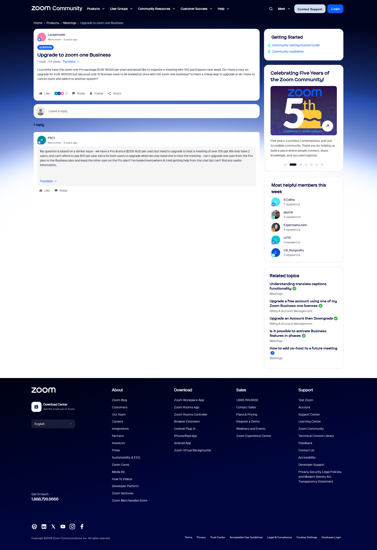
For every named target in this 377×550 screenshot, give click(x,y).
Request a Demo (248, 421)
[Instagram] (72, 526)
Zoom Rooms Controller (190, 414)
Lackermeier (56, 35)
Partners (118, 436)
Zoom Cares (120, 465)
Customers (119, 407)
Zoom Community (311, 429)
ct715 (287, 238)
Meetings (69, 23)
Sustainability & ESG (126, 457)
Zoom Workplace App (189, 400)
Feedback (305, 443)
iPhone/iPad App (185, 436)
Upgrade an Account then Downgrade (301, 318)
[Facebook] (82, 526)
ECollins (289, 200)
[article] (146, 165)
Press (116, 450)
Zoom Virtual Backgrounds (192, 450)
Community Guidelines (288, 51)
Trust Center (217, 537)
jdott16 (288, 212)
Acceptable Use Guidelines (246, 537)
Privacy (201, 537)
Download (183, 390)
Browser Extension (187, 421)
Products (52, 23)
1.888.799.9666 (44, 499)
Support (305, 390)
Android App (182, 443)
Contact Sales (246, 407)
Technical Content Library (316, 436)
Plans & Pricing (246, 414)
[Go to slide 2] (291, 165)
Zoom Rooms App (186, 407)
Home (38, 23)
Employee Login (331, 537)
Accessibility (307, 457)
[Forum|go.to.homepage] (56, 8)
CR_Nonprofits (294, 250)
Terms (188, 537)
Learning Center (309, 421)
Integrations (120, 429)
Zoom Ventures (122, 493)
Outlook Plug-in (184, 429)
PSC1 (51, 138)
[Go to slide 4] (306, 165)
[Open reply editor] (147, 111)
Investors (118, 443)
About (117, 390)
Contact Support (310, 9)
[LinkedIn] (44, 526)
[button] (71, 61)
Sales (241, 390)
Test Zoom (305, 400)
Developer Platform (125, 486)
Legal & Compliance (279, 537)
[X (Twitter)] (53, 526)
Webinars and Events (251, 429)
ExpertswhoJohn (295, 225)
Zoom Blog (119, 400)
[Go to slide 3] (298, 165)
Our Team (119, 414)
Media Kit (118, 472)
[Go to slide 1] (285, 165)
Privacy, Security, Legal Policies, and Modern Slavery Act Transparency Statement (320, 477)
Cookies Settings (306, 537)
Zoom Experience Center (253, 436)
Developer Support (311, 465)
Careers (117, 421)
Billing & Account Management (291, 311)
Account (304, 407)
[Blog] (34, 526)
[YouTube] (63, 526)
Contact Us (306, 450)
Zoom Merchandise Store (129, 500)
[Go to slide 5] (312, 165)
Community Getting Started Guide (296, 45)
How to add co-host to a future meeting (303, 348)
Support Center (309, 414)
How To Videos (122, 479)
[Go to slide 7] (322, 165)
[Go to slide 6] (317, 165)
